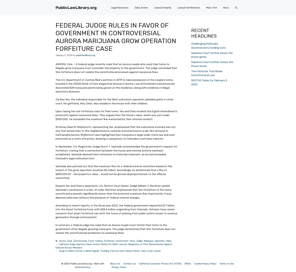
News (226, 7)
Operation (160, 241)
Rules (169, 241)
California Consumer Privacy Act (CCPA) (160, 263)
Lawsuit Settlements (188, 7)
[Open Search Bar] (236, 7)
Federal (99, 241)
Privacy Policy (119, 267)
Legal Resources (119, 7)
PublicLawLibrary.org (76, 7)
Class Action (141, 7)
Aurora (62, 241)
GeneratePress (83, 267)
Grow (132, 241)
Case (69, 241)
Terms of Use (227, 263)
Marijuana (148, 241)
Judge (139, 241)
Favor (91, 241)
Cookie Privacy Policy (205, 263)
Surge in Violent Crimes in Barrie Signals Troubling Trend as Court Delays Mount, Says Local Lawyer (110, 251)
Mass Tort (211, 7)
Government (122, 241)
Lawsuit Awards (162, 7)
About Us (115, 263)
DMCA (187, 263)
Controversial (80, 241)
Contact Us (129, 263)
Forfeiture (109, 241)
